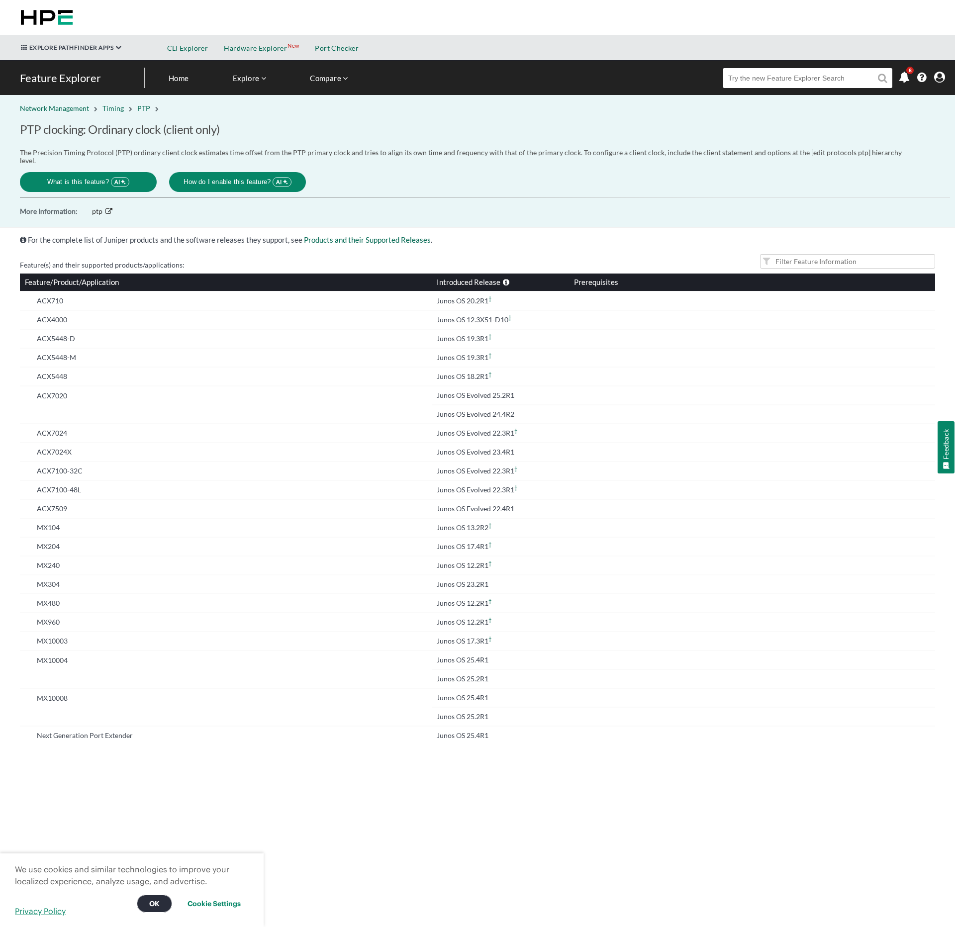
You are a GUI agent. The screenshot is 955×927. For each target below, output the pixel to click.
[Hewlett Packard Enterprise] (45, 17)
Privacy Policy (40, 911)
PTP (143, 108)
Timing (113, 108)
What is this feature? (83, 181)
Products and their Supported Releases (367, 239)
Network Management (54, 108)
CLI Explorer (187, 48)
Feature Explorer (60, 78)
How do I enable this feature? (233, 181)
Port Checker (337, 48)
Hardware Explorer (255, 48)
